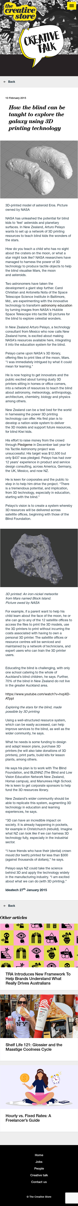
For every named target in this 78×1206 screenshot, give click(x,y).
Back (11, 81)
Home (39, 1155)
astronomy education (56, 305)
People (39, 1168)
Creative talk (39, 1175)
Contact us (39, 1182)
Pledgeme (25, 445)
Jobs (39, 1162)
